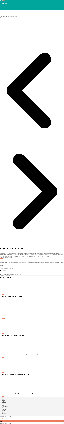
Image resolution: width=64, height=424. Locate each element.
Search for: (1, 416)
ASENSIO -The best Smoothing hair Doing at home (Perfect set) (17, 393)
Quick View (3, 294)
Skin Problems (3, 404)
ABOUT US (3, 418)
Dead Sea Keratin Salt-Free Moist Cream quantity (6, 257)
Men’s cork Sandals (4, 409)
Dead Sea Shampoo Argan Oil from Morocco (12, 296)
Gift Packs (3, 405)
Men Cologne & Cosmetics (5, 406)
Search (10, 416)
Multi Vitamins (3, 398)
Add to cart (2, 258)
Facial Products (3, 403)
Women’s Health (4, 401)
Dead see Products (4, 16)
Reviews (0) (3, 260)
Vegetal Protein (3, 408)
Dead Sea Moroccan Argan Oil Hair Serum (12, 315)
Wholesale (3, 397)
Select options (3, 318)
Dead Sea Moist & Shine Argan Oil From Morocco (14, 335)
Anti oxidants (3, 412)
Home (1, 16)
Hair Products (9, 275)
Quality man (3, 399)
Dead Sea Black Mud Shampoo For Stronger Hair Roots (15, 374)
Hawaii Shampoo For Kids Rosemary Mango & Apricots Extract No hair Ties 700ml (22, 354)
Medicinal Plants (4, 413)
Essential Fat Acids (4, 402)
